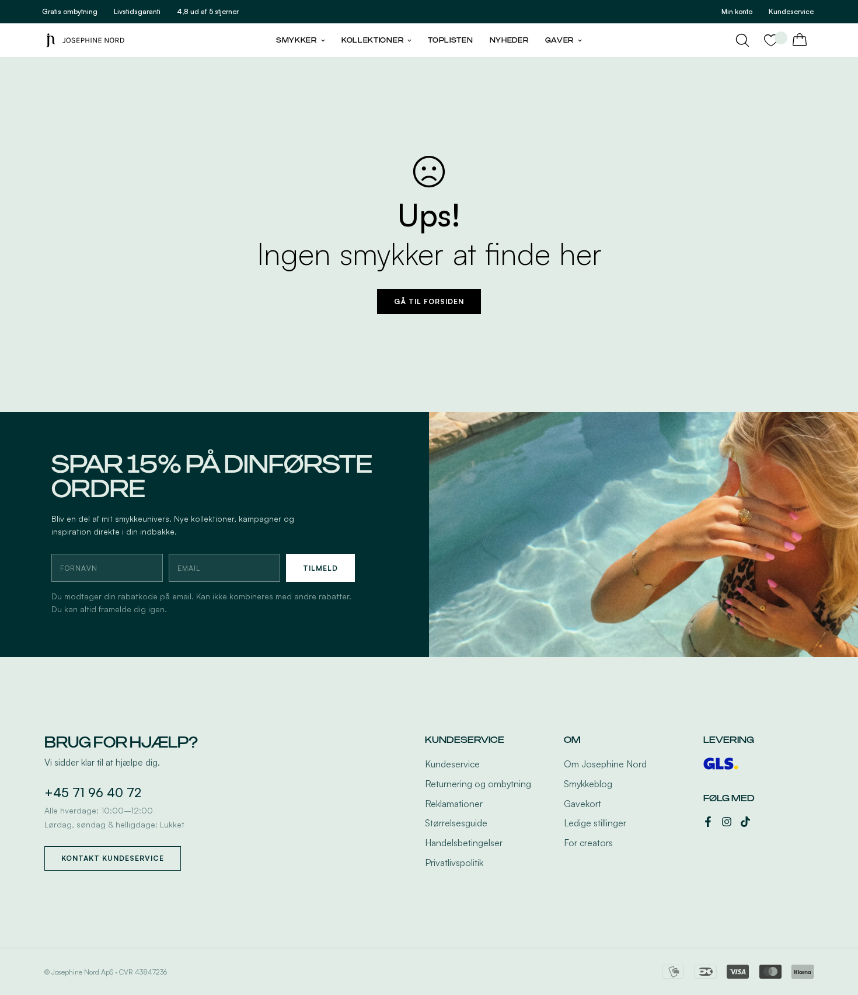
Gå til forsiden (429, 301)
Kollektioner (372, 40)
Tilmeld (320, 568)
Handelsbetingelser (464, 843)
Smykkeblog (588, 784)
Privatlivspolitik (454, 862)
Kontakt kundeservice (112, 858)
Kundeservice (452, 764)
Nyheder (509, 40)
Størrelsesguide (456, 823)
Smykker (296, 40)
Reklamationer (454, 803)
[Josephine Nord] (85, 40)
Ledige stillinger (595, 823)
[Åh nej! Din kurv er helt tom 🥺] (799, 40)
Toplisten (450, 40)
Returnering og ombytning (478, 784)
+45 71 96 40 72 (92, 792)
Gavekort (582, 803)
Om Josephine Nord (605, 764)
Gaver (559, 40)
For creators (588, 843)
